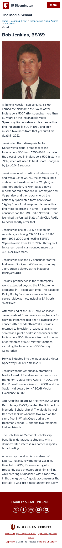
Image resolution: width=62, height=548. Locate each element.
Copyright (10, 541)
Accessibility (11, 533)
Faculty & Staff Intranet (31, 502)
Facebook (23, 510)
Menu (54, 5)
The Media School (17, 15)
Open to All (43, 533)
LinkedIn (46, 510)
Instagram (31, 510)
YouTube (38, 510)
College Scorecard (27, 533)
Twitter (16, 510)
